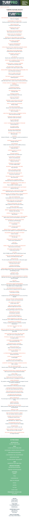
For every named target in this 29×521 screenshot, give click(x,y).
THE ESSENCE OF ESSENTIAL (14, 321)
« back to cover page (4, 6)
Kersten (14, 482)
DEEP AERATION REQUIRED (14, 452)
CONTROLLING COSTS (14, 27)
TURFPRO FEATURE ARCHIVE (14, 469)
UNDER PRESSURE (14, 380)
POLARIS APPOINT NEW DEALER (14, 459)
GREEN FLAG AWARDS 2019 (14, 349)
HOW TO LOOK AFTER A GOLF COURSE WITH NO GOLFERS (14, 329)
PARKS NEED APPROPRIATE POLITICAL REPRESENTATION (14, 268)
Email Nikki (14, 512)
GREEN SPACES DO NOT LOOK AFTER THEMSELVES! (14, 190)
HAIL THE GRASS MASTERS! (14, 366)
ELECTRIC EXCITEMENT (14, 106)
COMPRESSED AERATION (14, 235)
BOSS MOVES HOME (14, 457)
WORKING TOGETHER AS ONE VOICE (14, 100)
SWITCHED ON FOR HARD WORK (14, 50)
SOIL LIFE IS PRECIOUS (14, 196)
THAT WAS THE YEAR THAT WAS (14, 326)
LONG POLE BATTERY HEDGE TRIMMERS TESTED (14, 113)
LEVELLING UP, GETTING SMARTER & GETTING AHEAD (14, 47)
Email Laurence (14, 501)
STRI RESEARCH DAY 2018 (14, 422)
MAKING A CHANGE (14, 93)
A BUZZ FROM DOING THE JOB (14, 203)
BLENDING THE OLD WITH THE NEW (14, 166)
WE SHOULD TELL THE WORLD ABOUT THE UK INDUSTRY (14, 193)
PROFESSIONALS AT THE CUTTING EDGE (14, 219)
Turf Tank (15, 487)
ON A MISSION (14, 143)
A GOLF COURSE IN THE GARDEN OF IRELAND (14, 123)
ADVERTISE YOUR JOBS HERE (14, 463)
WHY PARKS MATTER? (14, 294)
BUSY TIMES (14, 373)
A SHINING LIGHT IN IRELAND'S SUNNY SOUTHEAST (14, 187)
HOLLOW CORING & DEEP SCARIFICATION (14, 432)
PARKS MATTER (14, 258)
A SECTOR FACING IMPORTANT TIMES (14, 255)
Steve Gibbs (11, 515)
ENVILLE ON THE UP (14, 346)
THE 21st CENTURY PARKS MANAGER (14, 298)
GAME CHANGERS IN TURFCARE (14, 318)
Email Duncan (14, 507)
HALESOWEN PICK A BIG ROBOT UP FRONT (14, 232)
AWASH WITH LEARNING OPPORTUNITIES (14, 60)
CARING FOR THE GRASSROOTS (14, 34)
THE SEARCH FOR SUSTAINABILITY (14, 30)
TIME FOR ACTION (14, 24)
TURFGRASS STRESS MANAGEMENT (14, 283)
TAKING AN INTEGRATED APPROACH (14, 377)
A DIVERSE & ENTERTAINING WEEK (14, 340)
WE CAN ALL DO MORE (14, 40)
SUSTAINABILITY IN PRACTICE (14, 21)
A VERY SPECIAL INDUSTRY (14, 226)
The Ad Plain (14, 493)
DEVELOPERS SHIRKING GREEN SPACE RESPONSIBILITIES (14, 69)
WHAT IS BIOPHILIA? (14, 397)
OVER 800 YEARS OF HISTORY (15, 116)
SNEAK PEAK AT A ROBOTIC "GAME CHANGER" (14, 229)
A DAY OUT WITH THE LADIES (14, 359)
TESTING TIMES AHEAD (14, 444)
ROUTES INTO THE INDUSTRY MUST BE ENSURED (14, 79)
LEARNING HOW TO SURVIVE (14, 150)
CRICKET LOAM (14, 272)
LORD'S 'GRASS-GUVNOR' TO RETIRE (14, 429)
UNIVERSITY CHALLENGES (14, 163)
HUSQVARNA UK (14, 478)
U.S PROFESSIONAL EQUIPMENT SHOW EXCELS (14, 353)
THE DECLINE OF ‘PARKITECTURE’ (14, 66)
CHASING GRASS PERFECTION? (14, 416)
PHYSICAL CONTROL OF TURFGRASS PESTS (14, 336)
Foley (14, 475)
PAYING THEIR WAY (14, 206)
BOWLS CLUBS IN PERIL (14, 222)
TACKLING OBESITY (14, 153)
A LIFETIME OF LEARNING (14, 156)
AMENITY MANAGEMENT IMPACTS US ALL (14, 209)
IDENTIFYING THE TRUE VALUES (14, 173)
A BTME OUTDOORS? (14, 265)
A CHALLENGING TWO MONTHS (14, 308)
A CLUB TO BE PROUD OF (14, 315)
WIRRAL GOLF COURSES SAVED (14, 179)
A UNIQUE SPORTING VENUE (14, 262)
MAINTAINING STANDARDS (14, 419)
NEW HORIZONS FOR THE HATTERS (14, 391)
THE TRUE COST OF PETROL (14, 405)
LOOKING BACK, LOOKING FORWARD (14, 63)
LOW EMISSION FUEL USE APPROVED (14, 454)
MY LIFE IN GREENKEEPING (14, 43)
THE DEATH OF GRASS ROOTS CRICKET (14, 76)
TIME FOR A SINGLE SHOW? (14, 305)
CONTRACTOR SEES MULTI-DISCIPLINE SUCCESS (14, 370)
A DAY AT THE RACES (14, 97)
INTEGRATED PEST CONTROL (14, 343)
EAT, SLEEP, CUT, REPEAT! (14, 302)
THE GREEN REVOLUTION (14, 90)
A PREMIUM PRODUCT (14, 87)
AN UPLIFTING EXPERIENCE (14, 129)
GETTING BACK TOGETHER (14, 132)
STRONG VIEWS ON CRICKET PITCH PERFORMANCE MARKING (14, 83)
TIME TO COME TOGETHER (14, 73)
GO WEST (14, 136)
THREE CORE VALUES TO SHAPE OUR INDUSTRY (14, 245)
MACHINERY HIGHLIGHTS (14, 53)
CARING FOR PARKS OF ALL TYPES (15, 213)
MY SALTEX (14, 56)
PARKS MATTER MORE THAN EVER (14, 239)
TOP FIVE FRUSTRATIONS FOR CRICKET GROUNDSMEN (14, 216)
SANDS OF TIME (14, 409)
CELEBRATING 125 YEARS (14, 160)
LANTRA (14, 485)
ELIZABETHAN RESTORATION (14, 394)
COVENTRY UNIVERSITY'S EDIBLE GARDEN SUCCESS (14, 362)
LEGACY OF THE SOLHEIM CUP (14, 356)
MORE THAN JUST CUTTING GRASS (14, 200)
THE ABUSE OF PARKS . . (14, 291)
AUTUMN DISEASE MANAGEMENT (14, 288)
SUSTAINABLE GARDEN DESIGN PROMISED (14, 450)
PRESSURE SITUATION (14, 311)
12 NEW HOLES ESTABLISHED (14, 447)
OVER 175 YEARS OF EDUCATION (14, 103)
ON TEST (14, 242)
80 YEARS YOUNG (14, 126)
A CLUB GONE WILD (14, 119)
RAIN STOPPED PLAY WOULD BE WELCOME (14, 333)
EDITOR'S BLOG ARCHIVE (14, 467)
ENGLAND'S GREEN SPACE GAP (14, 249)
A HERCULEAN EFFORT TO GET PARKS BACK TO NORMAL (14, 276)
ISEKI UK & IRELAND (14, 480)
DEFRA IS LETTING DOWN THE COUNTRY (14, 37)
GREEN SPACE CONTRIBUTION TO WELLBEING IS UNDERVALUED (14, 183)
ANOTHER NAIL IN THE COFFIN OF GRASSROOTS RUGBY (14, 17)
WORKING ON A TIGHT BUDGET (14, 140)
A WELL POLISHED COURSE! (14, 169)
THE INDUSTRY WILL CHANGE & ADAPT (14, 176)
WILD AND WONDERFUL (14, 146)
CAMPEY (14, 473)
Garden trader (14, 489)
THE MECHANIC (14, 425)
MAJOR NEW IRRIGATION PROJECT (14, 387)
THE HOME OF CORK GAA (14, 110)
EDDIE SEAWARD (14, 384)
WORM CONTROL (15, 402)
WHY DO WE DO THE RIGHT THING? (14, 412)
